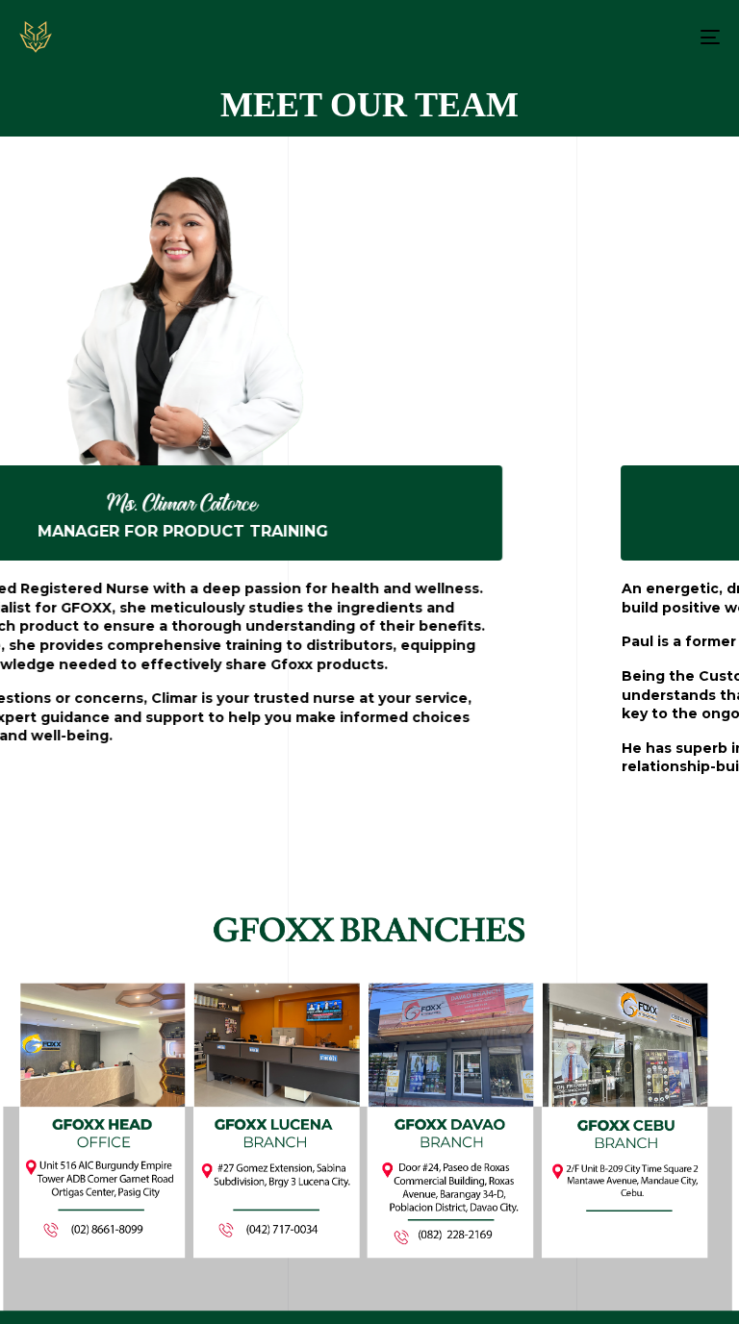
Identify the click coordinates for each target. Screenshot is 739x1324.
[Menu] (603, 37)
